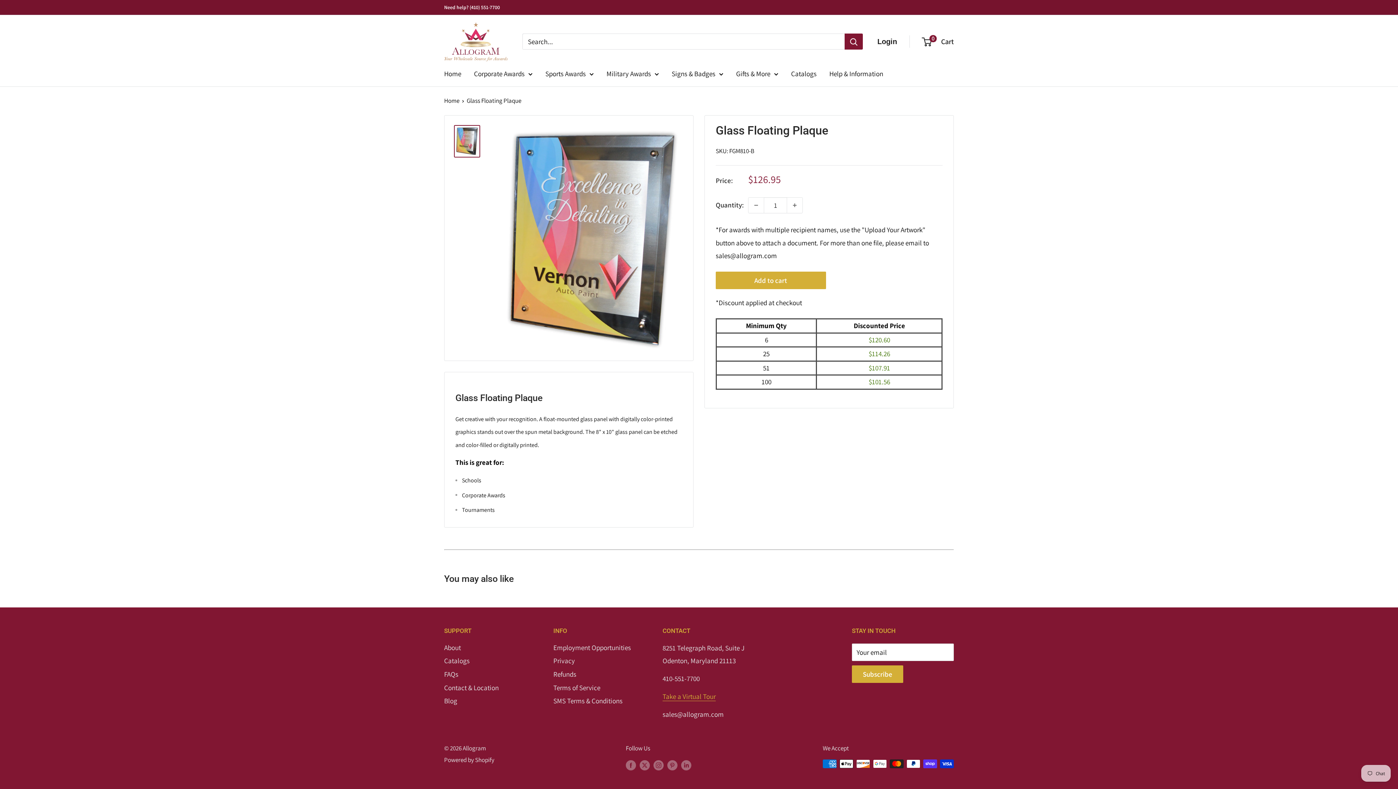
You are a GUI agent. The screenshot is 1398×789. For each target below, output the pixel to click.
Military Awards (629, 73)
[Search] (854, 42)
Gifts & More (753, 73)
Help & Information (856, 73)
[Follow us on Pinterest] (672, 765)
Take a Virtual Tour (689, 696)
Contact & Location (471, 687)
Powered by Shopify (469, 760)
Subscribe (877, 674)
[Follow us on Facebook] (631, 765)
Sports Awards (565, 73)
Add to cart (770, 280)
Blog (450, 700)
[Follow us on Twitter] (645, 765)
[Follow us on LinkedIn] (686, 765)
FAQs (451, 674)
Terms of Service (576, 687)
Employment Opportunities (592, 647)
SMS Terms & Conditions (588, 700)
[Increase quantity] (794, 205)
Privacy (564, 660)
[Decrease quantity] (756, 205)
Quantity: (730, 205)
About (452, 647)
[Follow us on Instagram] (658, 765)
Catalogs (804, 73)
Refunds (564, 674)
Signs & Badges (693, 73)
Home (452, 73)
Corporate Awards (499, 73)
